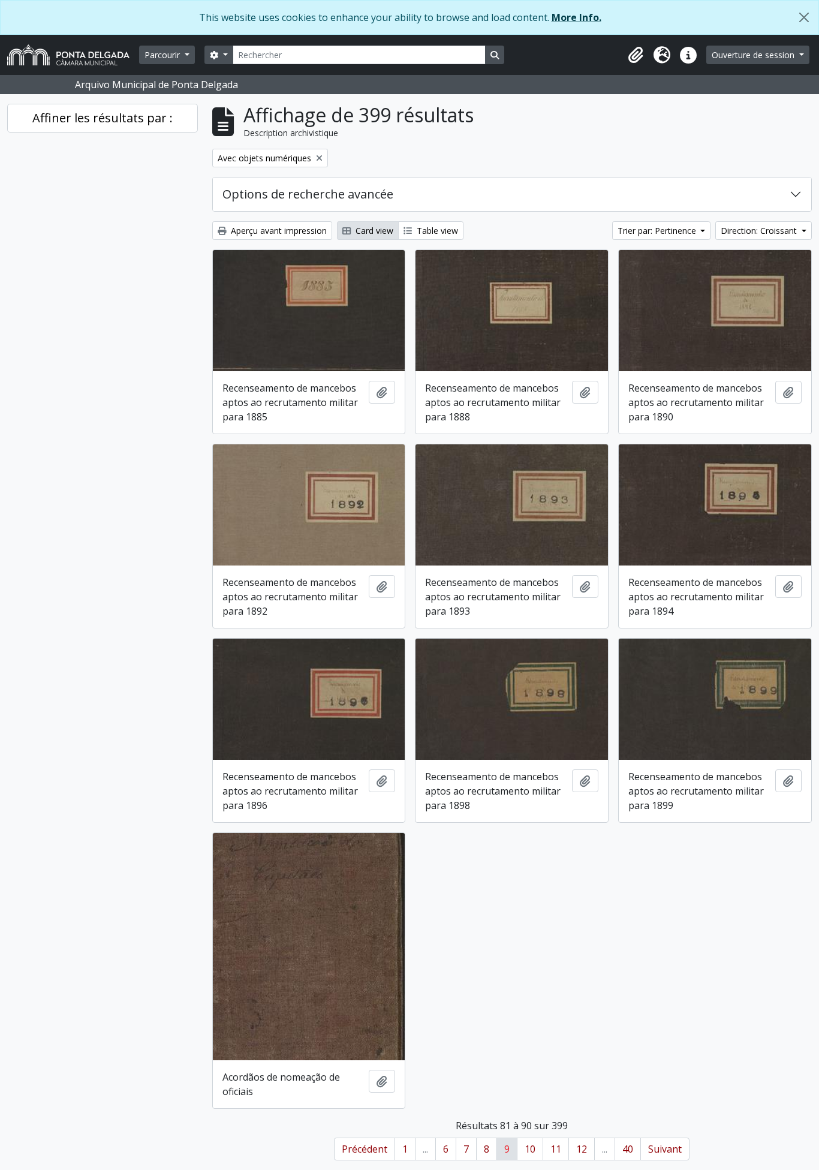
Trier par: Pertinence (658, 230)
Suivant (665, 1149)
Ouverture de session (754, 55)
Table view (436, 230)
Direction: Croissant (760, 230)
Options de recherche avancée (307, 194)
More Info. (576, 17)
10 (530, 1149)
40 (627, 1149)
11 (555, 1149)
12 (581, 1149)
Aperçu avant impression (277, 230)
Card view (373, 230)
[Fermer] (804, 17)
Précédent (364, 1149)
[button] (635, 55)
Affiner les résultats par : (102, 118)
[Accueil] (73, 55)
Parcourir (163, 55)
